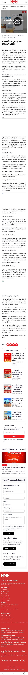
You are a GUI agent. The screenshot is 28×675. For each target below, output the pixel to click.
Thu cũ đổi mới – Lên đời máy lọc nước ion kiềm (17, 414)
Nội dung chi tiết (7, 514)
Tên (4, 495)
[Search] (26, 2)
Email (4, 501)
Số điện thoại (6, 508)
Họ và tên (6, 488)
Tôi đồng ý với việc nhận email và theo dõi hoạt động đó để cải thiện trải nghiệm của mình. (13, 528)
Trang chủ (5, 6)
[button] (7, 344)
